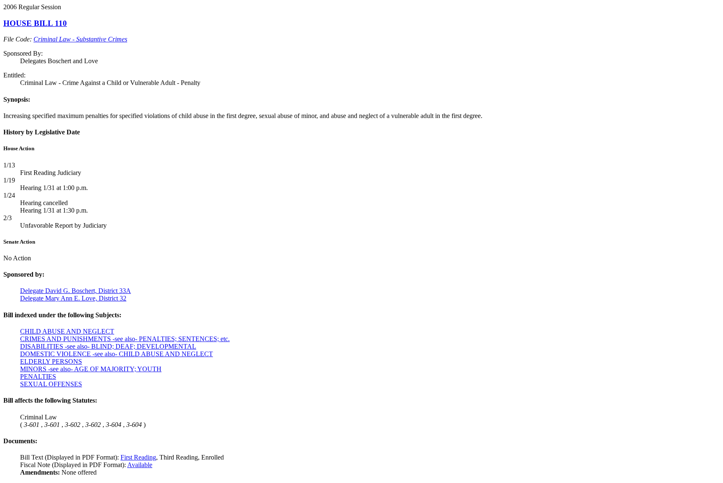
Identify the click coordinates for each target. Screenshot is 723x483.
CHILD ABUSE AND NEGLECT (67, 331)
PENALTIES (38, 376)
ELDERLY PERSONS (51, 361)
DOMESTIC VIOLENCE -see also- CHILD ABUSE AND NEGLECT (116, 353)
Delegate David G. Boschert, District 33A (75, 290)
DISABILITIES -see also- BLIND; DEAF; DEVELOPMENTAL (108, 346)
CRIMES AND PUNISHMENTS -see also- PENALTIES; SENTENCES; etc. (125, 338)
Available (139, 464)
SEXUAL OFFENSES (51, 384)
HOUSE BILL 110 (35, 23)
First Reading (138, 457)
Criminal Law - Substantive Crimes (80, 39)
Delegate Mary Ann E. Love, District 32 (73, 298)
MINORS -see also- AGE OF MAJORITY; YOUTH (91, 369)
